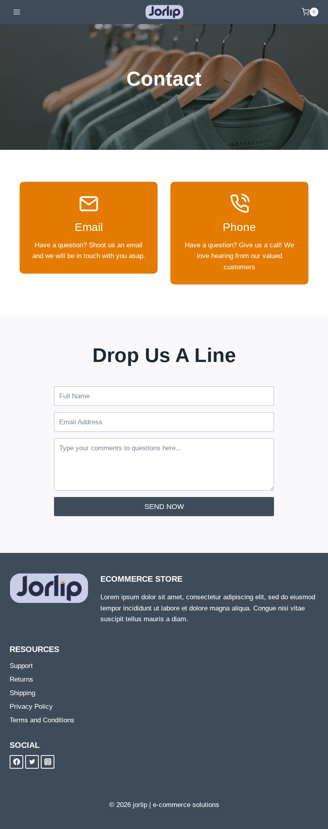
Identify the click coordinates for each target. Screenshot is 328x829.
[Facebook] (16, 762)
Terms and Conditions (42, 720)
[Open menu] (17, 12)
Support (21, 666)
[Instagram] (47, 762)
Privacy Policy (31, 706)
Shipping (22, 693)
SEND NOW (164, 507)
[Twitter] (32, 762)
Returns (21, 679)
